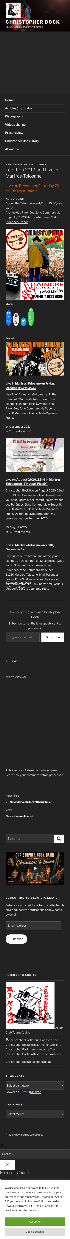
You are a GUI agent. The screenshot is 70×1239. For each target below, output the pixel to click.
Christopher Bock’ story (22, 141)
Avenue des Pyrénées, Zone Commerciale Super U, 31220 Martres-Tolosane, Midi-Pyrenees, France (33, 217)
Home (9, 100)
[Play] (35, 868)
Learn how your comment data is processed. (35, 775)
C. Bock (41, 164)
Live (14, 661)
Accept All (35, 1221)
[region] (35, 1209)
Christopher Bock (33, 22)
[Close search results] (7, 1165)
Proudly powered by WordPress (24, 1134)
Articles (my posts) (18, 108)
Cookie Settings (35, 1231)
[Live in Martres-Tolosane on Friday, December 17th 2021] (35, 374)
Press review (14, 132)
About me (12, 149)
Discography (14, 116)
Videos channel (15, 124)
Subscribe (53, 637)
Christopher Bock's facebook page (28, 1061)
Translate (35, 1092)
